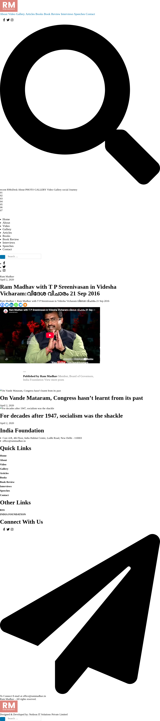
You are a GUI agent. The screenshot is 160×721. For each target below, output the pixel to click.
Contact (90, 14)
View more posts (54, 379)
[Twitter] (7, 305)
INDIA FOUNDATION (13, 514)
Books (39, 14)
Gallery (20, 14)
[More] (25, 305)
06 (1, 207)
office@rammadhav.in (14, 440)
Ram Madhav (7, 699)
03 (1, 198)
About (3, 14)
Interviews (67, 14)
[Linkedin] (11, 305)
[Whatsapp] (16, 305)
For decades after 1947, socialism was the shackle (61, 415)
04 (1, 201)
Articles (30, 14)
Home (6, 219)
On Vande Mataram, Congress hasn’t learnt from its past (71, 398)
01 (1, 192)
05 (1, 204)
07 (1, 210)
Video (11, 14)
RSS (2, 509)
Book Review (52, 14)
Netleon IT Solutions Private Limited (48, 714)
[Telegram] (21, 305)
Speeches (79, 14)
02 (1, 195)
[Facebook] (2, 305)
